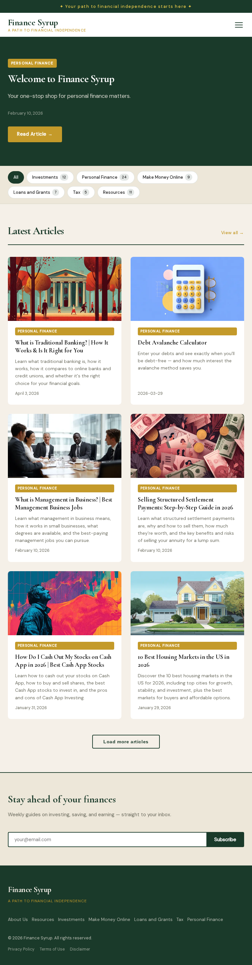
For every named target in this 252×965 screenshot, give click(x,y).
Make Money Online (166, 177)
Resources (117, 192)
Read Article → (35, 134)
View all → (232, 233)
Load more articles (125, 741)
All (15, 177)
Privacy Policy (21, 949)
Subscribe (225, 839)
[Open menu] (239, 25)
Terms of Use (52, 949)
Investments (49, 177)
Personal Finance (104, 177)
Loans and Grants (35, 192)
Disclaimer (80, 949)
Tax (80, 192)
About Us (18, 919)
